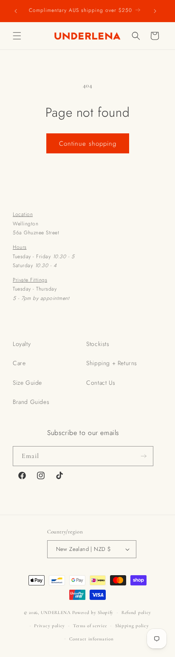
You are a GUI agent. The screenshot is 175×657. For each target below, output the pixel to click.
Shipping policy (132, 625)
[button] (17, 35)
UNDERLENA (56, 612)
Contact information (91, 639)
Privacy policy (49, 625)
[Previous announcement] (15, 11)
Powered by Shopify (93, 612)
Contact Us (100, 382)
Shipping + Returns (111, 363)
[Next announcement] (155, 11)
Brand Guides (31, 402)
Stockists (97, 344)
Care (19, 363)
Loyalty (22, 344)
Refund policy (136, 612)
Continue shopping (87, 143)
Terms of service (90, 625)
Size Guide (27, 382)
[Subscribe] (143, 456)
